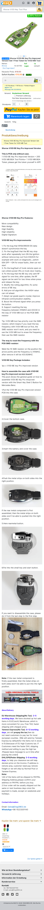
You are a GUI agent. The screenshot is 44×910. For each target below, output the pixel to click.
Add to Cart (9, 850)
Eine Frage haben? (9, 68)
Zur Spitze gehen (34, 859)
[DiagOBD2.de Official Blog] (3, 895)
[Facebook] (7, 895)
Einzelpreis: (6, 104)
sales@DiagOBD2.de (15, 890)
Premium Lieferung (23, 96)
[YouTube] (17, 895)
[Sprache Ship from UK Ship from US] (6, 847)
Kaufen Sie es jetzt (28, 109)
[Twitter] (12, 895)
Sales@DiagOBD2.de (17, 807)
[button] (18, 56)
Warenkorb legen (19, 116)
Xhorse (4, 66)
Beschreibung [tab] (10, 130)
